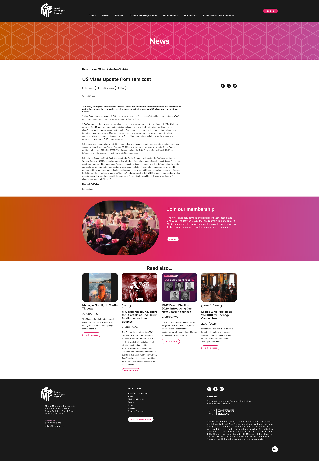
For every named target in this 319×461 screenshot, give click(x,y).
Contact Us (50, 420)
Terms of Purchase (136, 411)
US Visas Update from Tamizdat (113, 69)
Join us (173, 239)
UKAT (126, 306)
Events (119, 15)
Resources (190, 15)
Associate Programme (143, 15)
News (105, 15)
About (92, 15)
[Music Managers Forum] (53, 400)
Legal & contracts (107, 88)
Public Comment (135, 158)
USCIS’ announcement (131, 153)
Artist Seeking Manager (138, 393)
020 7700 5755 (53, 423)
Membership (170, 15)
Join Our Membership (140, 419)
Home (85, 69)
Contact (131, 408)
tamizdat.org (87, 189)
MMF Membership (136, 399)
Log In (270, 10)
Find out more (91, 334)
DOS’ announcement (113, 139)
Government (89, 88)
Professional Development (219, 15)
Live (122, 88)
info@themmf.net (54, 425)
